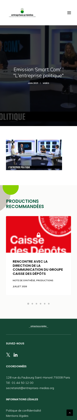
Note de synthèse (24, 280)
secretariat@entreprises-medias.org (30, 388)
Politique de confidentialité (23, 410)
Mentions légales (17, 416)
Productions (44, 280)
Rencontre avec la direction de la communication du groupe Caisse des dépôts (38, 267)
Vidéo (46, 83)
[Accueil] (38, 326)
